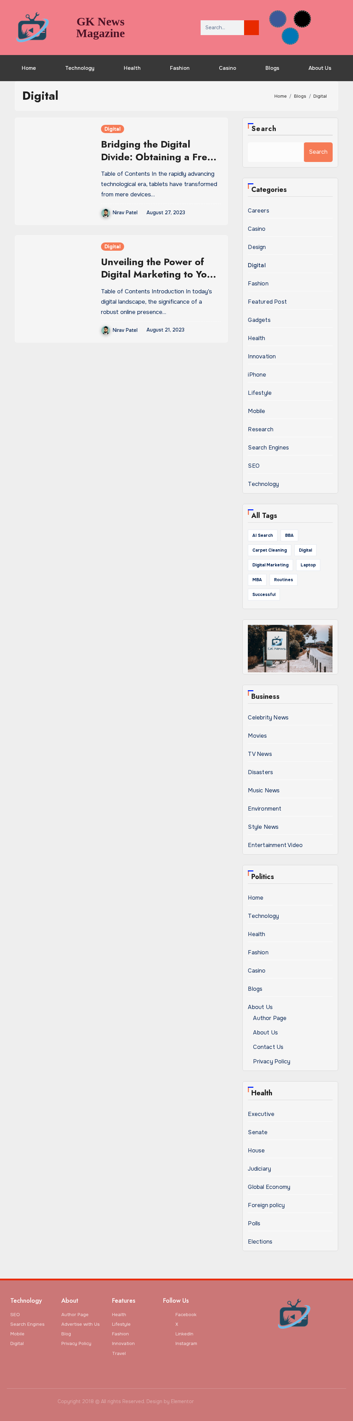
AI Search (262, 535)
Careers (258, 210)
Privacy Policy (271, 1061)
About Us (320, 68)
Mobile (256, 411)
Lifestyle (260, 393)
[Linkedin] (290, 36)
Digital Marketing (270, 565)
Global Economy (269, 1187)
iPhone (257, 374)
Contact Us (268, 1047)
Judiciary (259, 1168)
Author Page (269, 1018)
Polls (254, 1223)
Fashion (180, 68)
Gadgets (259, 320)
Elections (260, 1241)
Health (132, 68)
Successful (263, 594)
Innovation (262, 356)
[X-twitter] (302, 19)
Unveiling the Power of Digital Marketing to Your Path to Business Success (159, 274)
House (256, 1150)
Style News (263, 827)
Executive (261, 1114)
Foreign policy (266, 1205)
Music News (264, 790)
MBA (257, 580)
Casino (227, 68)
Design (257, 247)
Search (263, 129)
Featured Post (267, 301)
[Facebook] (277, 19)
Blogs (272, 68)
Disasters (260, 772)
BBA (289, 535)
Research (260, 429)
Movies (257, 735)
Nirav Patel (125, 212)
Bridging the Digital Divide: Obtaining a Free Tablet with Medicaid (157, 156)
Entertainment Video (275, 845)
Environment (264, 808)
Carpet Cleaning (269, 550)
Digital (112, 129)
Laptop (308, 565)
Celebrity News (268, 717)
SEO (254, 465)
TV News (260, 754)
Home (29, 68)
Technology (79, 68)
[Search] (251, 27)
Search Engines (268, 447)
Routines (283, 580)
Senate (258, 1132)
